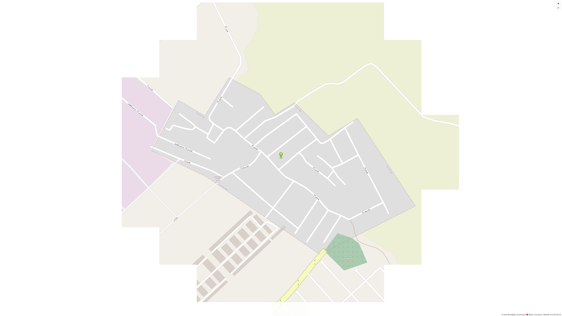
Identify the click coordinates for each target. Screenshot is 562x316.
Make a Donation (535, 314)
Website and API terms (552, 314)
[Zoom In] (558, 3)
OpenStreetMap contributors (514, 314)
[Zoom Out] (558, 8)
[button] (281, 155)
